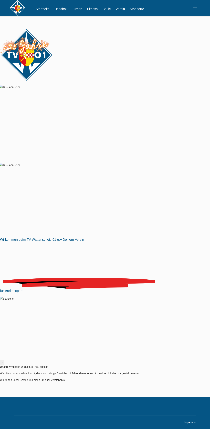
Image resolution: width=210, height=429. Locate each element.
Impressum (190, 422)
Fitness (92, 9)
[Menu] (195, 9)
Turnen (77, 9)
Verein (120, 9)
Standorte (137, 9)
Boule (107, 9)
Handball (60, 9)
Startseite (43, 9)
